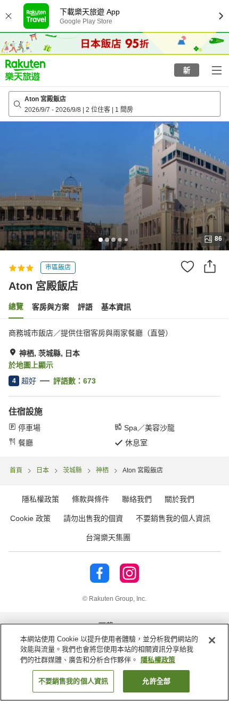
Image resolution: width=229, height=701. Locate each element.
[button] (25, 69)
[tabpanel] (114, 388)
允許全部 (156, 681)
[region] (114, 662)
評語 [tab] (85, 307)
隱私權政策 (158, 660)
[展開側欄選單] (216, 69)
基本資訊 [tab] (116, 307)
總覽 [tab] (16, 306)
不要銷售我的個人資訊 (173, 518)
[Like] (187, 266)
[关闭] (212, 640)
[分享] (209, 266)
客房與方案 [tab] (50, 307)
